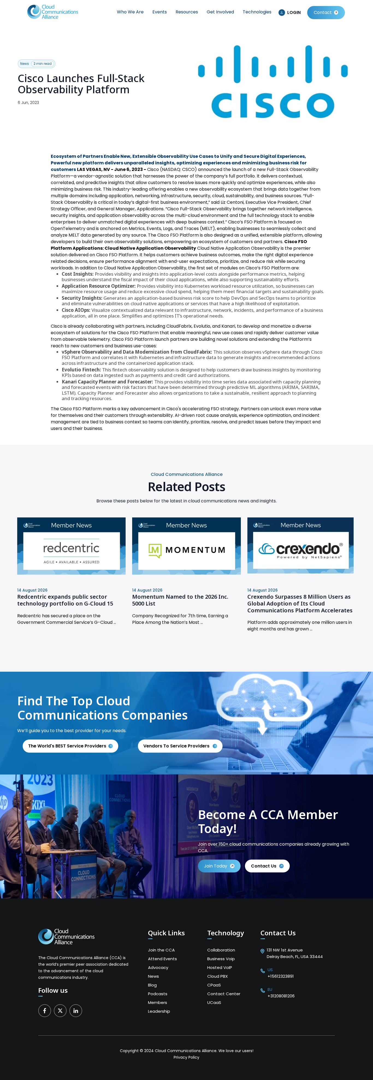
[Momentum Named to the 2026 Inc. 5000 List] (186, 573)
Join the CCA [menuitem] (161, 950)
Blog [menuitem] (152, 985)
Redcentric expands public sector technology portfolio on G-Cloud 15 (65, 600)
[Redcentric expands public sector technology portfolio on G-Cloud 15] (71, 573)
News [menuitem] (153, 976)
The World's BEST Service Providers (67, 746)
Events (159, 12)
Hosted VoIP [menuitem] (219, 967)
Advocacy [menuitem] (158, 967)
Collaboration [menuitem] (221, 950)
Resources (187, 12)
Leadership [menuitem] (159, 1011)
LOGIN (294, 12)
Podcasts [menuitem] (157, 994)
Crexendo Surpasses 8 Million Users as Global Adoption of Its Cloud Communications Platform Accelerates (300, 603)
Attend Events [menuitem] (162, 959)
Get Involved (220, 12)
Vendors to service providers (177, 746)
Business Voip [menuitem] (221, 959)
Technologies (257, 12)
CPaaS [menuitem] (214, 985)
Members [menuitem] (157, 1002)
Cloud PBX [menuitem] (217, 976)
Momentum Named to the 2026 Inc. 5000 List (180, 600)
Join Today (215, 866)
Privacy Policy (186, 1057)
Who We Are (130, 12)
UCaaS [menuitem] (214, 1002)
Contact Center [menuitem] (223, 994)
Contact (323, 12)
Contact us (263, 866)
